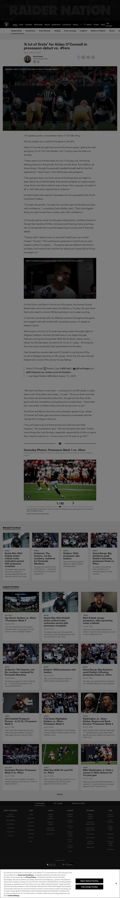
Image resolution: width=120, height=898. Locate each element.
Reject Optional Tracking (89, 881)
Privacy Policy (31, 877)
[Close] (116, 883)
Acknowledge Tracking (89, 887)
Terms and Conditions (26, 875)
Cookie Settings (13, 895)
